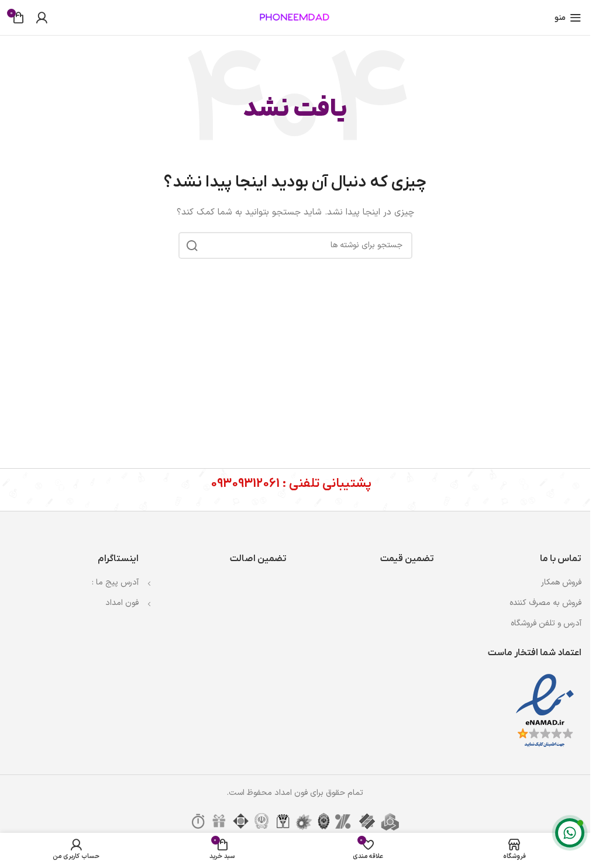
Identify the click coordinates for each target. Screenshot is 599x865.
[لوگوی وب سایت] (295, 17)
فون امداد (122, 603)
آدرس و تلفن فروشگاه (546, 623)
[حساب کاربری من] (41, 17)
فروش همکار (561, 582)
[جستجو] (191, 245)
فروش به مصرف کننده (545, 603)
